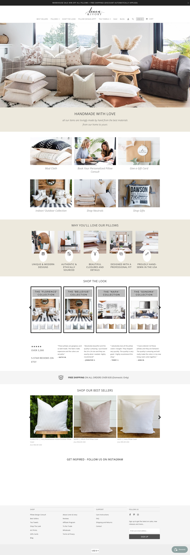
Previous (31, 307)
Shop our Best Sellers (95, 390)
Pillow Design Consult (38, 515)
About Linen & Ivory (70, 515)
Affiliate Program (69, 522)
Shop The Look (35, 526)
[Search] (133, 19)
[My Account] (128, 19)
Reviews (66, 518)
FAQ (97, 518)
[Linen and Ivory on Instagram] (138, 514)
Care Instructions (102, 515)
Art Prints (33, 530)
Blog (31, 538)
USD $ (95, 550)
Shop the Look (69, 19)
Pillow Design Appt (87, 19)
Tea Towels (34, 522)
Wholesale (66, 530)
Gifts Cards (34, 534)
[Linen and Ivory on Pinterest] (134, 514)
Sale (115, 19)
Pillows (55, 19)
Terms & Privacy (69, 534)
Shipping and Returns (104, 522)
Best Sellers (34, 518)
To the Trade (67, 526)
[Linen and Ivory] (95, 11)
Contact (99, 526)
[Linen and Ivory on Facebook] (130, 514)
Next (159, 307)
